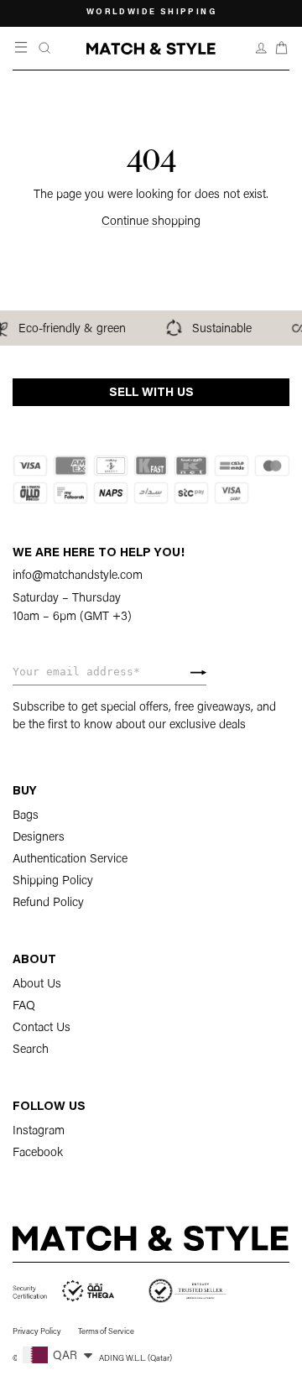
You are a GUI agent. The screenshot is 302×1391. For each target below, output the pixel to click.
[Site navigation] (22, 48)
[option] (151, 13)
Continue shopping (151, 222)
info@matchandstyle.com (78, 576)
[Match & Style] (151, 49)
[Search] (45, 48)
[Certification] (64, 1291)
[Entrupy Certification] (187, 1291)
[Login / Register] (261, 48)
